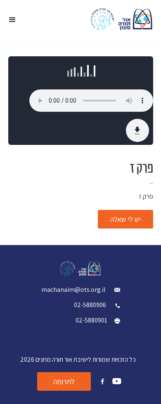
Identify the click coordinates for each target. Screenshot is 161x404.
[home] (122, 19)
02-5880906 (90, 305)
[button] (12, 20)
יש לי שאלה (125, 219)
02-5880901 (91, 320)
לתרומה (64, 381)
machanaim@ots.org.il (74, 289)
